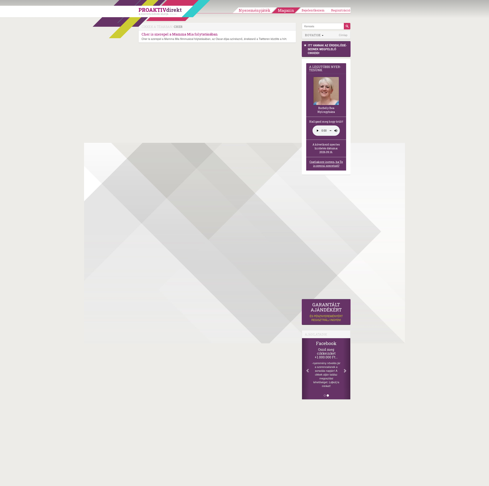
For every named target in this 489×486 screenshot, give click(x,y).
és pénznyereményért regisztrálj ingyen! (326, 312)
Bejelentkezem (313, 10)
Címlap (343, 35)
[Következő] (346, 368)
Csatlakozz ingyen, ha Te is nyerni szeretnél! (326, 163)
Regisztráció (340, 10)
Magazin (286, 10)
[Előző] (305, 368)
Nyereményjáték (254, 10)
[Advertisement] (326, 238)
